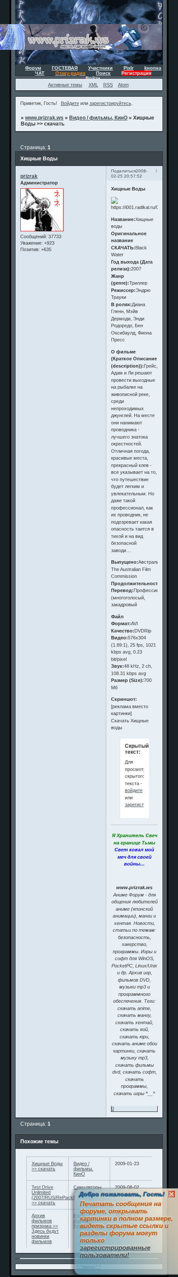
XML (93, 84)
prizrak (29, 176)
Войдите (70, 103)
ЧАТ (39, 73)
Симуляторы (87, 1187)
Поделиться (123, 171)
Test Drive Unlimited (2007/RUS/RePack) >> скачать (53, 1195)
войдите (134, 790)
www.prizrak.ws (44, 118)
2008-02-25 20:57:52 (129, 173)
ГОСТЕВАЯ (65, 68)
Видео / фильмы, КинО (98, 118)
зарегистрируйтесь (110, 103)
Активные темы (65, 84)
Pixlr (129, 68)
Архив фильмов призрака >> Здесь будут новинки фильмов (45, 1228)
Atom (123, 84)
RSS (108, 84)
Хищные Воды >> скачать (47, 1166)
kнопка (152, 68)
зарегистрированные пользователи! (115, 1251)
